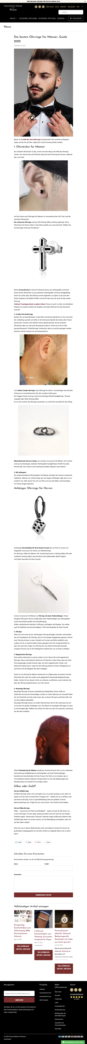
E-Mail (47, 864)
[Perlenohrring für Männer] (43, 766)
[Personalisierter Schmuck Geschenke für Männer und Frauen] (13, 9)
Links (56, 1002)
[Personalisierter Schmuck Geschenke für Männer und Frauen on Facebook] (36, 6)
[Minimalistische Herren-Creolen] (43, 457)
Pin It (39, 842)
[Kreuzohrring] (43, 283)
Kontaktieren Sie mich (73, 1042)
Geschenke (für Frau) (47, 18)
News (7, 26)
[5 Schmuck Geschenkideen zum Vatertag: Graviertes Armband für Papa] (43, 919)
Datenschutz (59, 1019)
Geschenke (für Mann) (28, 18)
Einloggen (71, 6)
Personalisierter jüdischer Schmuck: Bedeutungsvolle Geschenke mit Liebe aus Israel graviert (64, 936)
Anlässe (42, 989)
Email (48, 842)
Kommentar (18, 874)
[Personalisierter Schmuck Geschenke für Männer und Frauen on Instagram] (43, 6)
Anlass (13, 18)
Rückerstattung (60, 1010)
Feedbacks (58, 999)
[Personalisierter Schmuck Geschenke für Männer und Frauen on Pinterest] (39, 6)
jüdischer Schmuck (61, 951)
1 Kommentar (38, 945)
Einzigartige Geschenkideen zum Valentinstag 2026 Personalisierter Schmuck (22, 930)
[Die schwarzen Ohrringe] (43, 212)
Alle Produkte (43, 1000)
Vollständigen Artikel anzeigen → (23, 949)
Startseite (58, 1029)
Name (16, 864)
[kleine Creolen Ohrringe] (43, 386)
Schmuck (61, 18)
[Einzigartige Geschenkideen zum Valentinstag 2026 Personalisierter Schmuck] (23, 916)
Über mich (50, 6)
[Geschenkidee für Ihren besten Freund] (39, 543)
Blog (57, 6)
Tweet (19, 842)
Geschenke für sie (45, 996)
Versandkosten (60, 1006)
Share (29, 842)
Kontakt (63, 6)
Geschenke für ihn (45, 993)
